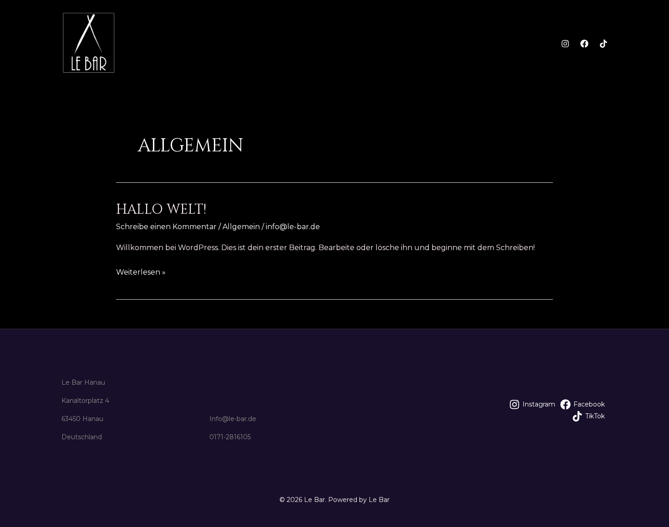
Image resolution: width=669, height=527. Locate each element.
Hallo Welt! (161, 210)
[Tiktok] (603, 44)
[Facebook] (584, 44)
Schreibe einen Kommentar (166, 226)
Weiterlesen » (141, 271)
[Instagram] (565, 44)
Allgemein (241, 226)
